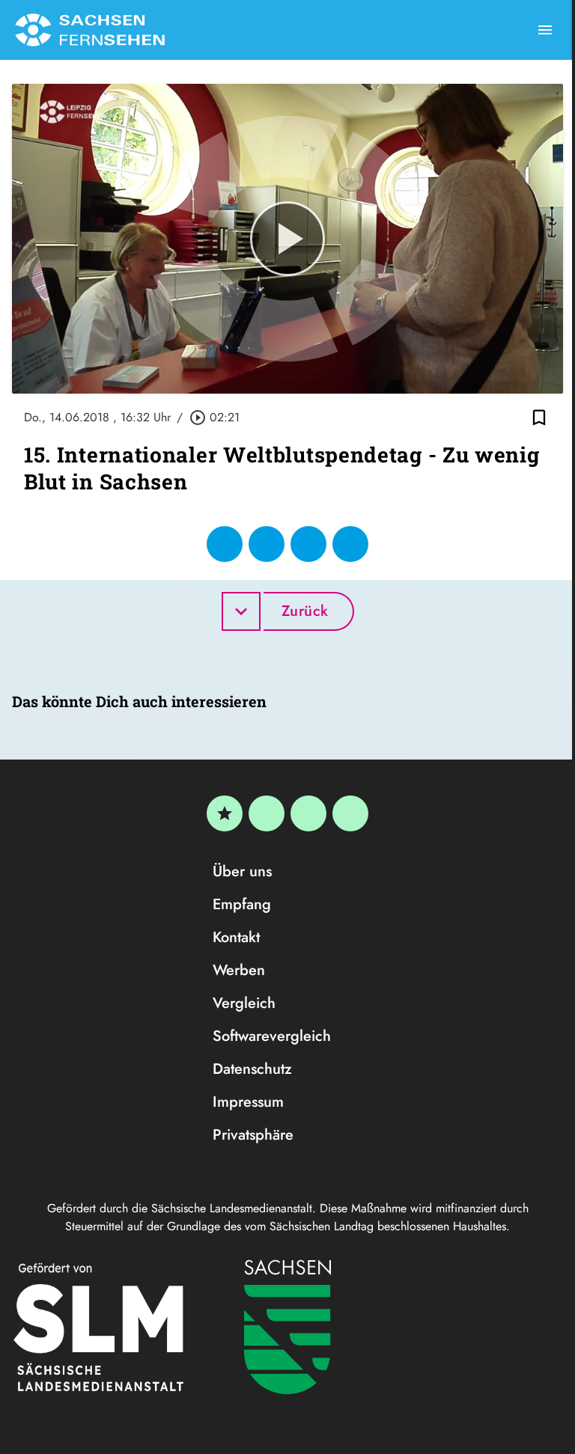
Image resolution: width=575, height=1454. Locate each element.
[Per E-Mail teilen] (350, 544)
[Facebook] (267, 813)
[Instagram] (308, 813)
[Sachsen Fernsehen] (90, 30)
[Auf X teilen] (267, 544)
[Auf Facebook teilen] (225, 544)
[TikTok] (350, 813)
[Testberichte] (225, 813)
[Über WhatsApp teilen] (308, 544)
